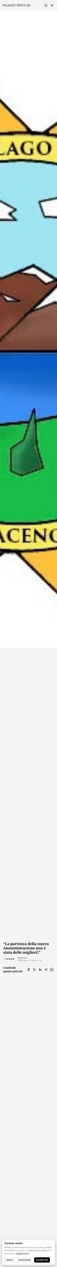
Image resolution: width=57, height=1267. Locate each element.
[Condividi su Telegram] (46, 969)
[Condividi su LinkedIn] (40, 969)
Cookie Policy (22, 1253)
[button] (45, 5)
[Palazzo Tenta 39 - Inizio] (17, 5)
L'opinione (9, 959)
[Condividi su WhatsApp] (52, 969)
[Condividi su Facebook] (28, 969)
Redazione (22, 958)
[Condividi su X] (34, 969)
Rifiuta (10, 1260)
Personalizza (24, 1260)
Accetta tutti (42, 1260)
